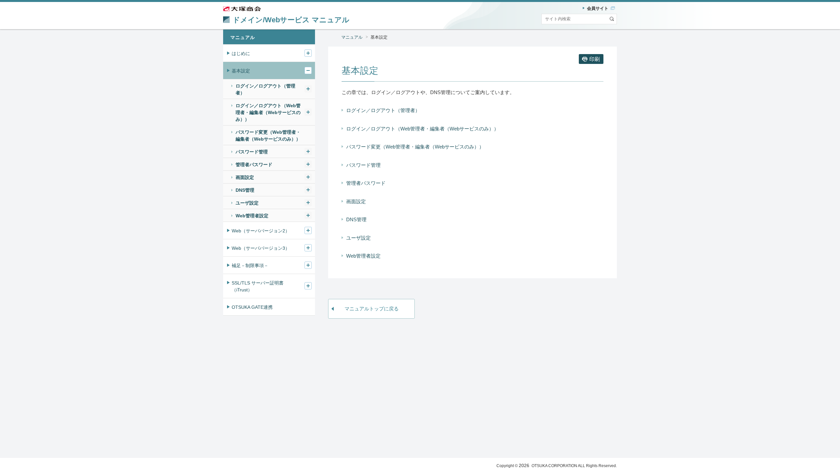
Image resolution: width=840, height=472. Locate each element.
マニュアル (352, 37)
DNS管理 (356, 219)
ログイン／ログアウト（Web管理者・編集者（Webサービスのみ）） (422, 128)
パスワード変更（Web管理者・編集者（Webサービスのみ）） (415, 146)
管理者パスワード (366, 183)
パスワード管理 (363, 165)
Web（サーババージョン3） (261, 248)
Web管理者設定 (363, 256)
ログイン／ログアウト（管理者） (383, 110)
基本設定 (241, 70)
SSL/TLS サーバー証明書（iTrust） (258, 286)
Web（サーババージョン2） (261, 230)
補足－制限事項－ (250, 265)
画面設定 (356, 201)
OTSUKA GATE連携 (252, 307)
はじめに (241, 53)
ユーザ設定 (358, 238)
